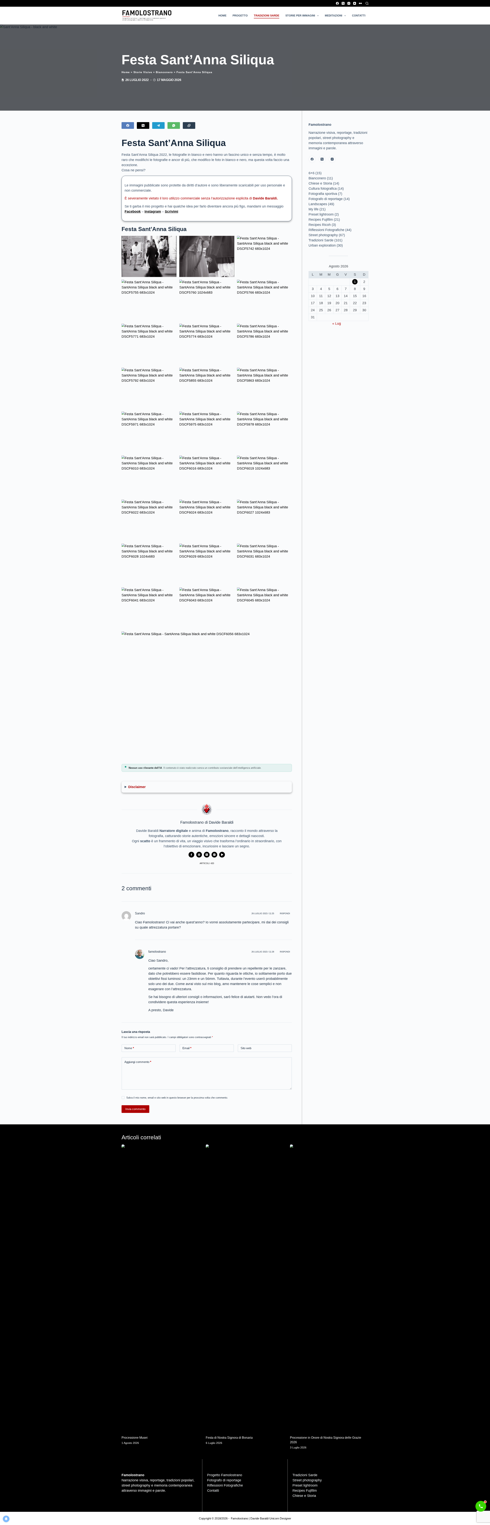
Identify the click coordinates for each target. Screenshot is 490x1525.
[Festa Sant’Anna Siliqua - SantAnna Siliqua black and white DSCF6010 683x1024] (149, 476)
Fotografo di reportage (326, 199)
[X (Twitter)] (343, 3)
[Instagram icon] (214, 855)
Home (222, 15)
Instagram (153, 211)
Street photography (323, 235)
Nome (129, 1048)
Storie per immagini (300, 15)
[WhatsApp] (173, 125)
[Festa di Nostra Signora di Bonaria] (245, 1288)
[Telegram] (158, 125)
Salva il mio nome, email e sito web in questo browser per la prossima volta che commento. (177, 1097)
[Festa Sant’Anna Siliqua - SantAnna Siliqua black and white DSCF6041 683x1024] (149, 608)
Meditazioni (333, 15)
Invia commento (135, 1109)
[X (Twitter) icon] (207, 855)
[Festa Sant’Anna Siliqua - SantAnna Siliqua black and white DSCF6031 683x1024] (264, 564)
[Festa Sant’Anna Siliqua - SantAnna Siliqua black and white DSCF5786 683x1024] (264, 344)
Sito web (246, 1048)
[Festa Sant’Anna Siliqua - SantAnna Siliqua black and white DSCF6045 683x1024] (264, 608)
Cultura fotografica (323, 188)
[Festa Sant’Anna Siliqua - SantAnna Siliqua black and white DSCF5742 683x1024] (264, 256)
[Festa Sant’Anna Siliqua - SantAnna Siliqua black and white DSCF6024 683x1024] (206, 520)
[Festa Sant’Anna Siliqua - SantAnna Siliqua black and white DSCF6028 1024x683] (149, 564)
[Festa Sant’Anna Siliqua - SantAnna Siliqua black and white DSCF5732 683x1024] (206, 256)
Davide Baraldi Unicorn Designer (270, 1518)
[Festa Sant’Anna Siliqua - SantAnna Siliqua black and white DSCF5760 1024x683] (206, 300)
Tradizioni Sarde (266, 15)
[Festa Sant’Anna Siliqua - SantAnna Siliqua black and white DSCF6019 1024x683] (264, 476)
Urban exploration (322, 245)
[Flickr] (360, 3)
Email (186, 1048)
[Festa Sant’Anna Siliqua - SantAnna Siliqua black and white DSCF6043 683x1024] (206, 608)
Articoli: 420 (207, 863)
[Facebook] (337, 3)
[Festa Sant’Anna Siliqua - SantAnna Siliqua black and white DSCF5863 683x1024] (264, 388)
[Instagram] (348, 3)
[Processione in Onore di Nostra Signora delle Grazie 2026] (329, 1288)
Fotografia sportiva (323, 194)
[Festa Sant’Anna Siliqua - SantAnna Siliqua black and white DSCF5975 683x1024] (206, 432)
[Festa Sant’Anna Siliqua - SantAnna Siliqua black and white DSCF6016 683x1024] (206, 476)
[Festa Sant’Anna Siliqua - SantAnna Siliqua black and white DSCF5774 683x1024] (206, 344)
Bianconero (164, 72)
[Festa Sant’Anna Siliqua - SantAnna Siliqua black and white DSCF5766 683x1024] (264, 300)
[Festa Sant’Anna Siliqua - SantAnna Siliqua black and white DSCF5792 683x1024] (149, 388)
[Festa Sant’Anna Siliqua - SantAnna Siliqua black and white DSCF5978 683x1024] (264, 432)
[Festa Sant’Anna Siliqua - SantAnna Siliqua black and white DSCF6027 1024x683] (264, 520)
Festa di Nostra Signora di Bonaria (229, 1437)
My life (313, 209)
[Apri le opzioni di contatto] (480, 1506)
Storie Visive (142, 72)
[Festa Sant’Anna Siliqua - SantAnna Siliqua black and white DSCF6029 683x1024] (206, 564)
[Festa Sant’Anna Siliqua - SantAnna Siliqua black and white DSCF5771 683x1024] (149, 344)
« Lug (336, 323)
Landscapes (318, 204)
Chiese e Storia (320, 183)
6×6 (311, 173)
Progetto (240, 15)
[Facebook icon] (191, 855)
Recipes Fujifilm (321, 219)
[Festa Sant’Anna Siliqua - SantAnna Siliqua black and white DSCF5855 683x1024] (206, 388)
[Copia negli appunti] (189, 125)
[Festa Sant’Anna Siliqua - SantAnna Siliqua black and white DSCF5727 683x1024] (149, 256)
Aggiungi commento (137, 1061)
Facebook (133, 211)
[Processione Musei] (161, 1288)
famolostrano (157, 951)
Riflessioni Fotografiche (326, 230)
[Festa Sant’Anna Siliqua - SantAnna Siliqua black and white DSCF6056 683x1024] (207, 695)
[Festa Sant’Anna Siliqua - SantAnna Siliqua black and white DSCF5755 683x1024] (149, 300)
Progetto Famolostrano (224, 1475)
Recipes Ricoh (320, 225)
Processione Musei (135, 1437)
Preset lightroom (321, 214)
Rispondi (285, 913)
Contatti (358, 15)
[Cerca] (367, 3)
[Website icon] (199, 855)
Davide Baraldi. (265, 198)
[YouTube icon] (222, 855)
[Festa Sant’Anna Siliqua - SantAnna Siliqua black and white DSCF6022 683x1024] (149, 520)
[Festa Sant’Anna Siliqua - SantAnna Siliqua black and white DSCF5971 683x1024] (149, 432)
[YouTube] (354, 3)
